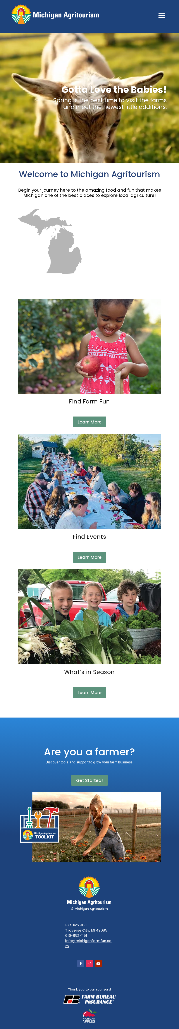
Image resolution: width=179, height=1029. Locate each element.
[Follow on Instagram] (89, 963)
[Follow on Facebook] (80, 963)
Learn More (90, 422)
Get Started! (89, 780)
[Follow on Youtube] (98, 963)
